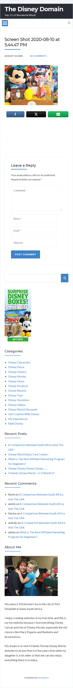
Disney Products (18, 385)
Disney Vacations (18, 400)
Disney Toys (15, 395)
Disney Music (16, 381)
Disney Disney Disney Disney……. (28, 468)
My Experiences (18, 418)
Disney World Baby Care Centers (28, 454)
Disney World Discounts (23, 409)
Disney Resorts (17, 390)
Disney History (17, 371)
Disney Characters (19, 362)
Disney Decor (16, 367)
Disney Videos (17, 404)
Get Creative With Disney (23, 414)
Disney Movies (17, 376)
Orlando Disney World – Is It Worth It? (31, 473)
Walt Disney (15, 423)
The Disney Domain (34, 9)
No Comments (38, 56)
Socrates (43, 677)
